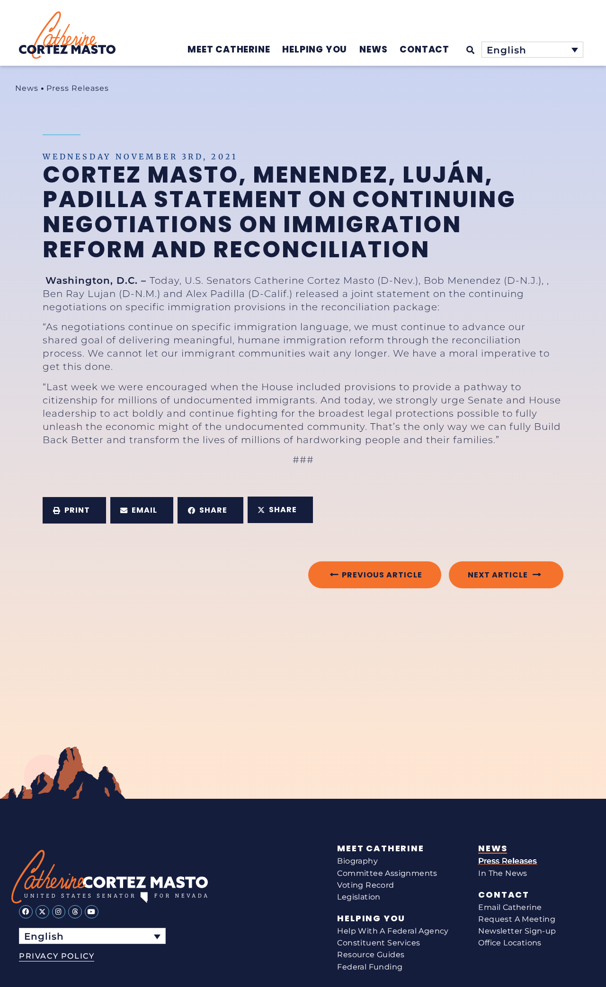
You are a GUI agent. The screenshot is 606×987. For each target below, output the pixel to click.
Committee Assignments (387, 873)
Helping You (371, 918)
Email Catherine (510, 907)
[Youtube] (91, 912)
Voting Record (365, 885)
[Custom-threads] (75, 912)
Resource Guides (370, 954)
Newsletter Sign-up (517, 930)
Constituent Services (378, 942)
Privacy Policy (56, 956)
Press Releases (77, 88)
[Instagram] (59, 912)
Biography (357, 860)
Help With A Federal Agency (392, 930)
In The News (502, 873)
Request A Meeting (516, 919)
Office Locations (509, 942)
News (26, 88)
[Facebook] (26, 912)
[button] (74, 510)
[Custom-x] (42, 912)
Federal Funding (369, 966)
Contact (503, 895)
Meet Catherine (380, 848)
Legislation (358, 896)
